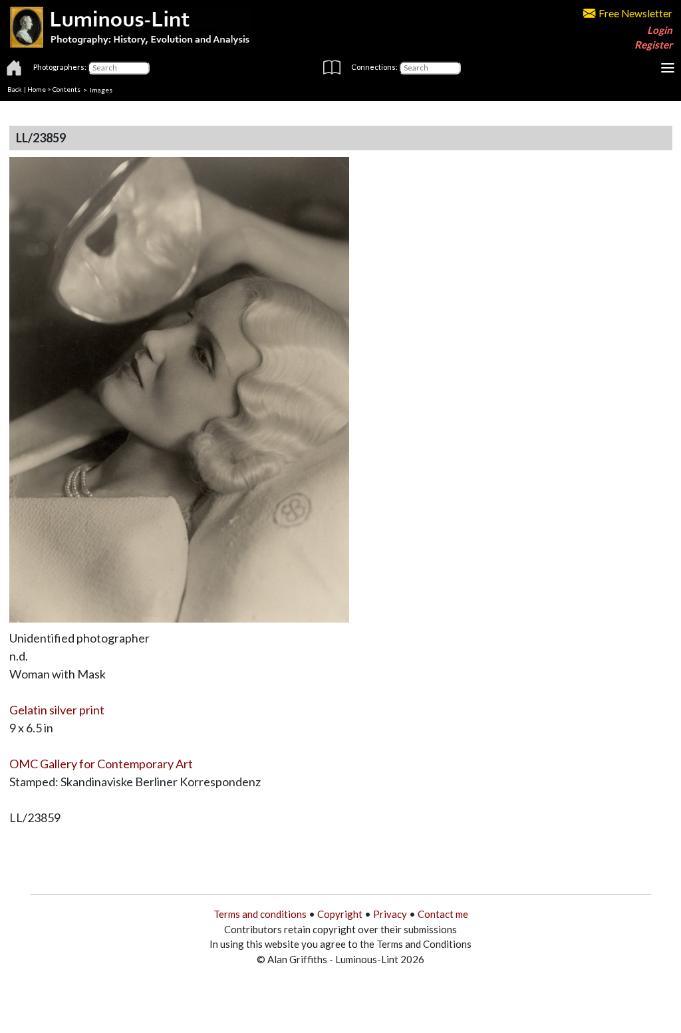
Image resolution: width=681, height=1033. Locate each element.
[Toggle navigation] (668, 68)
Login (659, 30)
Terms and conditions (260, 914)
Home (36, 89)
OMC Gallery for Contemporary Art (101, 763)
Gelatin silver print (56, 709)
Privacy (390, 914)
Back (14, 89)
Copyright (339, 914)
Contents (66, 89)
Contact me (443, 914)
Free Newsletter (635, 13)
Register (653, 45)
